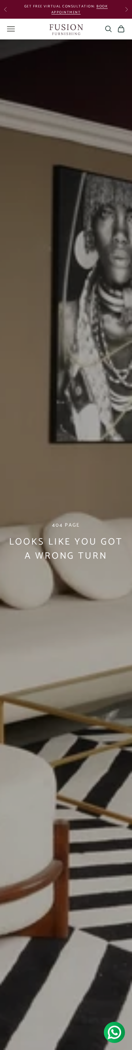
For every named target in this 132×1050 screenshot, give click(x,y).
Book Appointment (79, 8)
